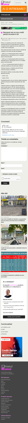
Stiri (2, 217)
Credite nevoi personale (6, 400)
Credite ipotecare (5, 398)
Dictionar (4, 334)
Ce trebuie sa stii (6, 327)
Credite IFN (3, 409)
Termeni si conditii (5, 417)
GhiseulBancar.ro (7, 287)
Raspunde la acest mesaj (8, 135)
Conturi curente (4, 406)
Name (3, 163)
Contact (3, 419)
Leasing (3, 384)
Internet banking (5, 390)
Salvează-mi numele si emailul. (9, 174)
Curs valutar (5, 331)
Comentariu (4, 146)
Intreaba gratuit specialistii (14, 316)
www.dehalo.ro (10, 373)
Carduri (3, 389)
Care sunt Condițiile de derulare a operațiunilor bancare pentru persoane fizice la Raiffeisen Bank (13, 220)
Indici (3, 329)
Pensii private (4, 412)
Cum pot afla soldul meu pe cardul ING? (13, 309)
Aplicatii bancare (5, 408)
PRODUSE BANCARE (7, 19)
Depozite (3, 403)
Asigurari (3, 382)
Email (3, 168)
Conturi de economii (6, 404)
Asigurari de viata (5, 411)
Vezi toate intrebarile (8, 312)
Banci (2, 381)
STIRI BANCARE (5, 15)
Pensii (2, 385)
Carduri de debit (5, 401)
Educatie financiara (5, 379)
